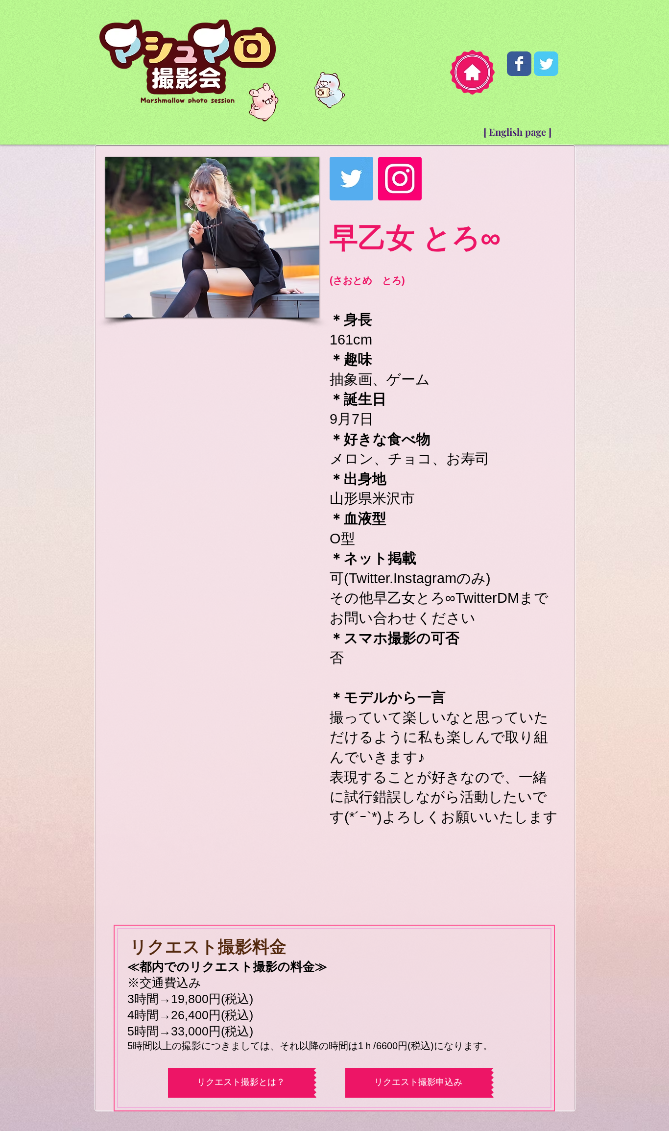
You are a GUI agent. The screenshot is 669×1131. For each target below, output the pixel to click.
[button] (212, 228)
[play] (295, 291)
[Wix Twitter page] (546, 63)
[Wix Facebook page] (519, 63)
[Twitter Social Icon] (351, 178)
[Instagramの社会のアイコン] (400, 178)
